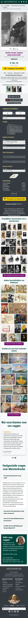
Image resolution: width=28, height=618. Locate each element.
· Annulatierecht (5, 588)
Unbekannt (5, 7)
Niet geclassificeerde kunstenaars (18, 5)
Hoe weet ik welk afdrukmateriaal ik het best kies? (14, 520)
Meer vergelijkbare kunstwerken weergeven (14, 275)
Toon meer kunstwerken (14, 414)
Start (2, 5)
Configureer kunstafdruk (15, 68)
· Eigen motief (18, 580)
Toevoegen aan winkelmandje (15, 199)
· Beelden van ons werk (20, 586)
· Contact (4, 580)
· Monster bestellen (19, 589)
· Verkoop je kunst (18, 582)
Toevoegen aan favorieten (15, 100)
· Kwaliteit (17, 584)
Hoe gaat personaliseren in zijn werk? (12, 477)
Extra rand (4, 116)
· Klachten (4, 589)
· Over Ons (4, 591)
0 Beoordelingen (17, 103)
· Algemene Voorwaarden (7, 584)
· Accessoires (18, 588)
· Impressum (4, 582)
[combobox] (14, 118)
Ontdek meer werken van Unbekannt (14, 343)
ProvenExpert (9, 451)
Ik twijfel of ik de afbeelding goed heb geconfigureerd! (13, 527)
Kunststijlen (7, 5)
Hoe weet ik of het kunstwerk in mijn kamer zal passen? (14, 512)
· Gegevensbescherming (7, 586)
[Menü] (1, 2)
